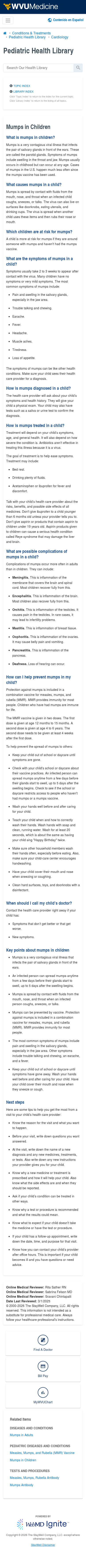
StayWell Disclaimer (43, 1545)
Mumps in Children (23, 1460)
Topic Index (21, 86)
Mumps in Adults (21, 1435)
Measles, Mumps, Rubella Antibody (34, 1477)
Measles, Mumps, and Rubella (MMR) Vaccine (42, 1452)
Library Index (23, 91)
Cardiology (59, 36)
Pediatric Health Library (27, 36)
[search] (38, 68)
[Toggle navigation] (7, 20)
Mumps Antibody (21, 1485)
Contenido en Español (68, 19)
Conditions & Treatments (31, 32)
